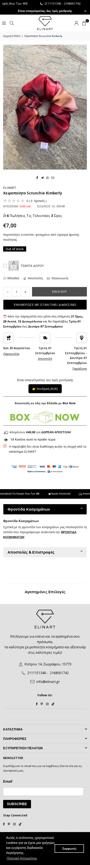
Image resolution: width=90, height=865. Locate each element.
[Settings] (76, 23)
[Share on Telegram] (42, 177)
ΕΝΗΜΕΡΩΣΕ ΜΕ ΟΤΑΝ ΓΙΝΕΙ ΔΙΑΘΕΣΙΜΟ (45, 304)
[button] (84, 23)
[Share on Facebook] (37, 177)
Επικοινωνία (59, 278)
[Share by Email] (52, 177)
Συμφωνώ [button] (69, 848)
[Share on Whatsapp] (47, 177)
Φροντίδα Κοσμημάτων (29, 509)
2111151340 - (43, 3)
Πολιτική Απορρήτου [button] (22, 858)
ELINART (9, 187)
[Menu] (4, 23)
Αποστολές (35, 278)
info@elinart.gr (48, 681)
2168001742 (62, 3)
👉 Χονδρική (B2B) (45, 389)
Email (7, 781)
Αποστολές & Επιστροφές (31, 552)
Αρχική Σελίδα (11, 36)
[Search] (12, 23)
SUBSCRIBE (17, 804)
